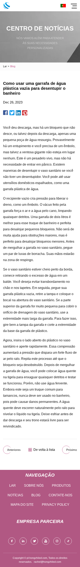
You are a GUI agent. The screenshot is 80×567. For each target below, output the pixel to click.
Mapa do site (22, 504)
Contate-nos (60, 495)
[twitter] (34, 541)
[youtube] (45, 541)
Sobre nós (34, 485)
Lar (5, 66)
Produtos (61, 485)
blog (35, 495)
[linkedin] (23, 541)
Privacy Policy (55, 504)
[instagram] (57, 541)
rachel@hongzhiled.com (47, 561)
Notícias (15, 495)
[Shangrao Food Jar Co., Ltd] (6, 5)
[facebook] (11, 541)
